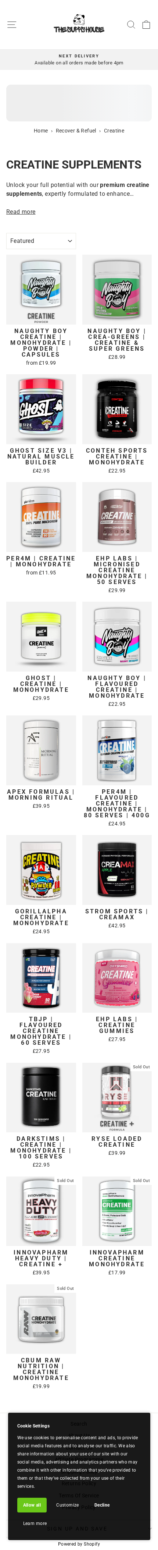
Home (41, 131)
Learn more (35, 1523)
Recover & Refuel (76, 131)
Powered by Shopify (79, 1544)
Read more (21, 211)
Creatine (114, 131)
